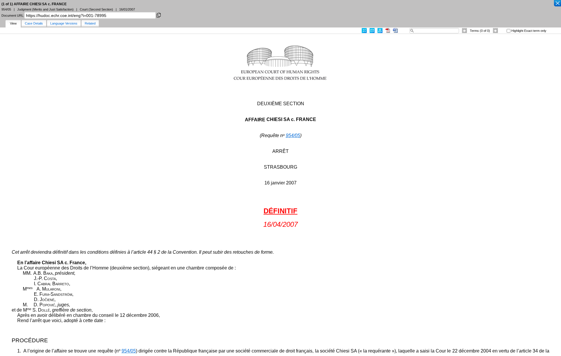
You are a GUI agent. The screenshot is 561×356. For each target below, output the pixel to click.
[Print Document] (380, 30)
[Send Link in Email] (372, 30)
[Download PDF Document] (387, 30)
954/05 (293, 135)
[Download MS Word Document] (395, 30)
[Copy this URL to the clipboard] (159, 15)
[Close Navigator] (557, 3)
